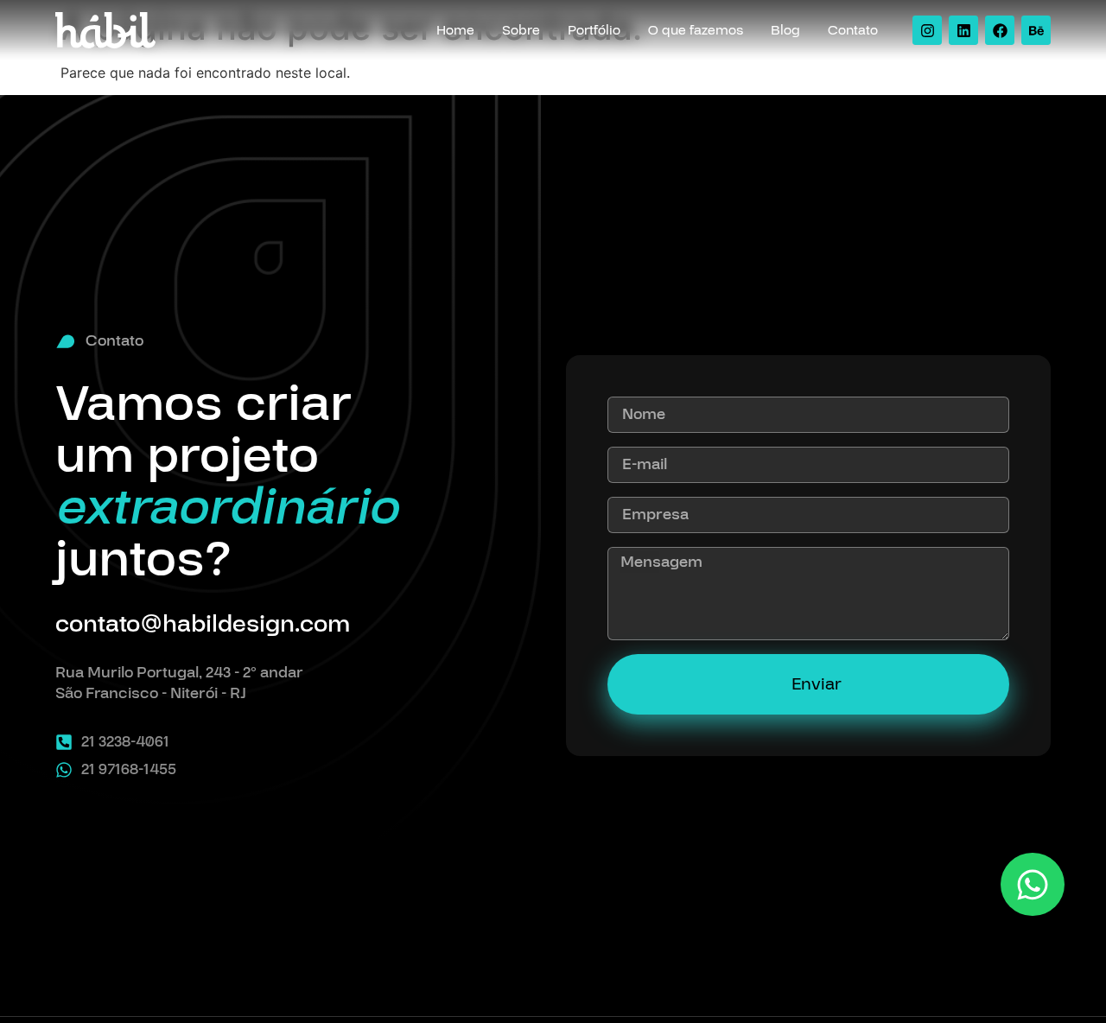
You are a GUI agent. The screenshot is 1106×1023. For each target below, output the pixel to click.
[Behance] (1036, 30)
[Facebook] (999, 30)
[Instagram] (927, 30)
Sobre (521, 30)
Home (455, 30)
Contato (853, 30)
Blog (785, 30)
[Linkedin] (963, 30)
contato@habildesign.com (202, 624)
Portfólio (594, 30)
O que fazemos (695, 30)
